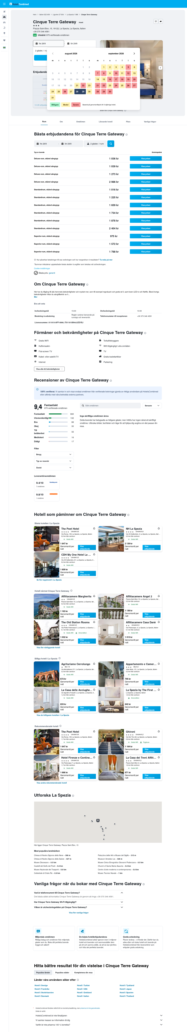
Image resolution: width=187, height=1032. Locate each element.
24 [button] (53, 91)
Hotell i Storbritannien (44, 992)
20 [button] (71, 85)
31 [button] (53, 97)
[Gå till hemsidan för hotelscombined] (19, 4)
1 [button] (83, 67)
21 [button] (77, 85)
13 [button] (71, 79)
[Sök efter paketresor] (4, 27)
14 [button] (77, 79)
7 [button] (77, 73)
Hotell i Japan (126, 989)
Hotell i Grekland (84, 992)
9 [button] (89, 73)
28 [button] (77, 91)
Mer (35, 297)
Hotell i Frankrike (42, 989)
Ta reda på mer (106, 259)
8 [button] (83, 73)
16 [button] (89, 79)
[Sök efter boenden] (4, 17)
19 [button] (65, 85)
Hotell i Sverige (41, 985)
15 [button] (83, 79)
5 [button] (65, 73)
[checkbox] (47, 484)
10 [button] (53, 79)
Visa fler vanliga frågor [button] (79, 912)
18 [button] (59, 85)
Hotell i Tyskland (127, 985)
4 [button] (58, 73)
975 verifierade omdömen (57, 35)
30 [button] (89, 91)
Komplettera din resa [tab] (83, 972)
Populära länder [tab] (43, 972)
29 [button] (83, 91)
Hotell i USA (82, 989)
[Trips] (4, 40)
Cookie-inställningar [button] (42, 268)
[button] (4, 4)
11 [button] (59, 79)
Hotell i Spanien (126, 992)
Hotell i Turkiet (83, 985)
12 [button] (65, 79)
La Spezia (70, 14)
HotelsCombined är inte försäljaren (51, 1015)
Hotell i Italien (83, 996)
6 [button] (71, 73)
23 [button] (89, 85)
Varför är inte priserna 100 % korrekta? (53, 1024)
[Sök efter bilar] (4, 22)
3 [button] (52, 73)
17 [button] (53, 85)
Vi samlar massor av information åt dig (53, 1020)
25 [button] (59, 91)
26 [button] (65, 91)
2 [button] (89, 67)
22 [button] (83, 85)
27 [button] (71, 91)
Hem (34, 14)
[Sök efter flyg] (4, 11)
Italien (41, 14)
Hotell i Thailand (127, 996)
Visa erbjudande (85, 547)
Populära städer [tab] (62, 972)
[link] (49, 579)
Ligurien (56, 14)
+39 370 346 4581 (41, 31)
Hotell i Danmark (42, 996)
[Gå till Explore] (4, 33)
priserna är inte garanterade (90, 1008)
